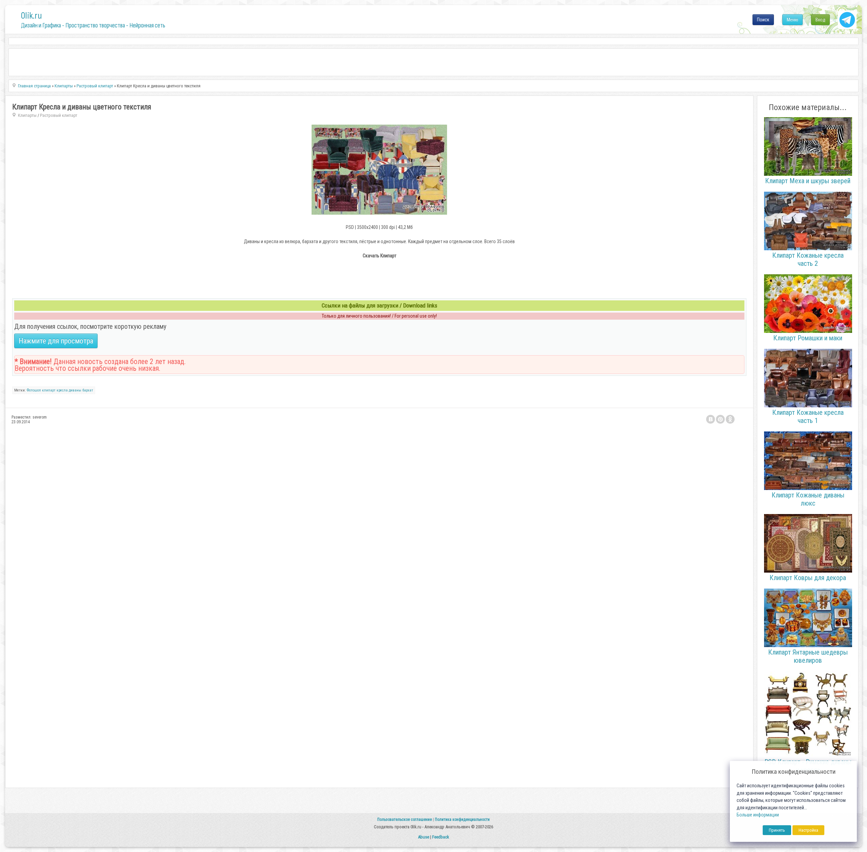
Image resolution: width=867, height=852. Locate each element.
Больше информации (758, 815)
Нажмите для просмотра (56, 341)
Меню (792, 19)
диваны (75, 390)
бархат (87, 390)
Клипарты (27, 115)
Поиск (763, 19)
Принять (777, 830)
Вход (820, 19)
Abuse (423, 836)
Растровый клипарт (58, 115)
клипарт (49, 390)
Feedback (440, 836)
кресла (62, 390)
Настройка (808, 830)
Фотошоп (34, 390)
